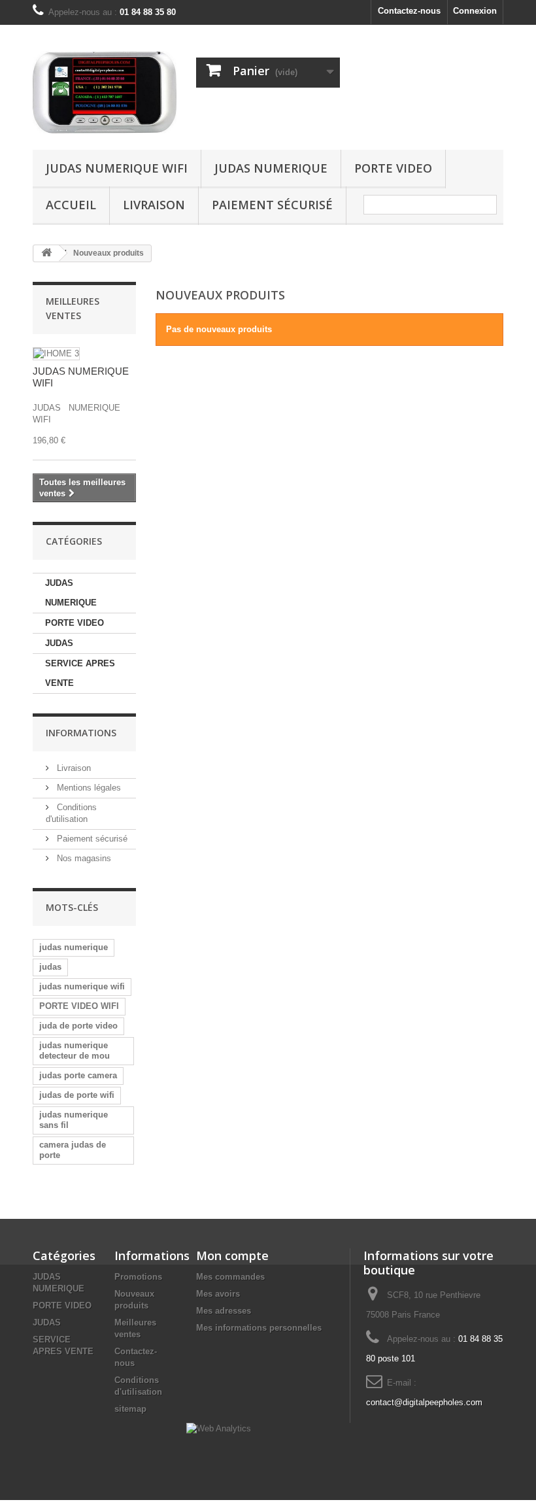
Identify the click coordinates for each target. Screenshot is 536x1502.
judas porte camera (78, 1075)
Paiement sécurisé (272, 205)
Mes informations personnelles (259, 1328)
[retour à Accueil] (46, 253)
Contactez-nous (409, 11)
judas (50, 967)
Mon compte (232, 1255)
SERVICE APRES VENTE (80, 673)
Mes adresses (223, 1311)
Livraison (154, 205)
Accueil (71, 205)
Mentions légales (87, 788)
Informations (81, 732)
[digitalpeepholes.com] (104, 92)
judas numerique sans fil (73, 1120)
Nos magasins (82, 858)
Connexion (475, 11)
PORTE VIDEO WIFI (79, 1006)
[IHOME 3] (56, 353)
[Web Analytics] (218, 1428)
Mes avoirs (218, 1294)
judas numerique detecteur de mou (74, 1050)
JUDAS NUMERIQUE (270, 168)
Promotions (138, 1277)
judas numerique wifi (82, 986)
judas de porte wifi (76, 1095)
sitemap (130, 1409)
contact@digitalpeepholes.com (424, 1402)
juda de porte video (78, 1026)
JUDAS (59, 643)
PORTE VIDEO (393, 168)
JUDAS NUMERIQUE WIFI (117, 168)
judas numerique (73, 947)
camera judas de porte (72, 1150)
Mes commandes (230, 1277)
